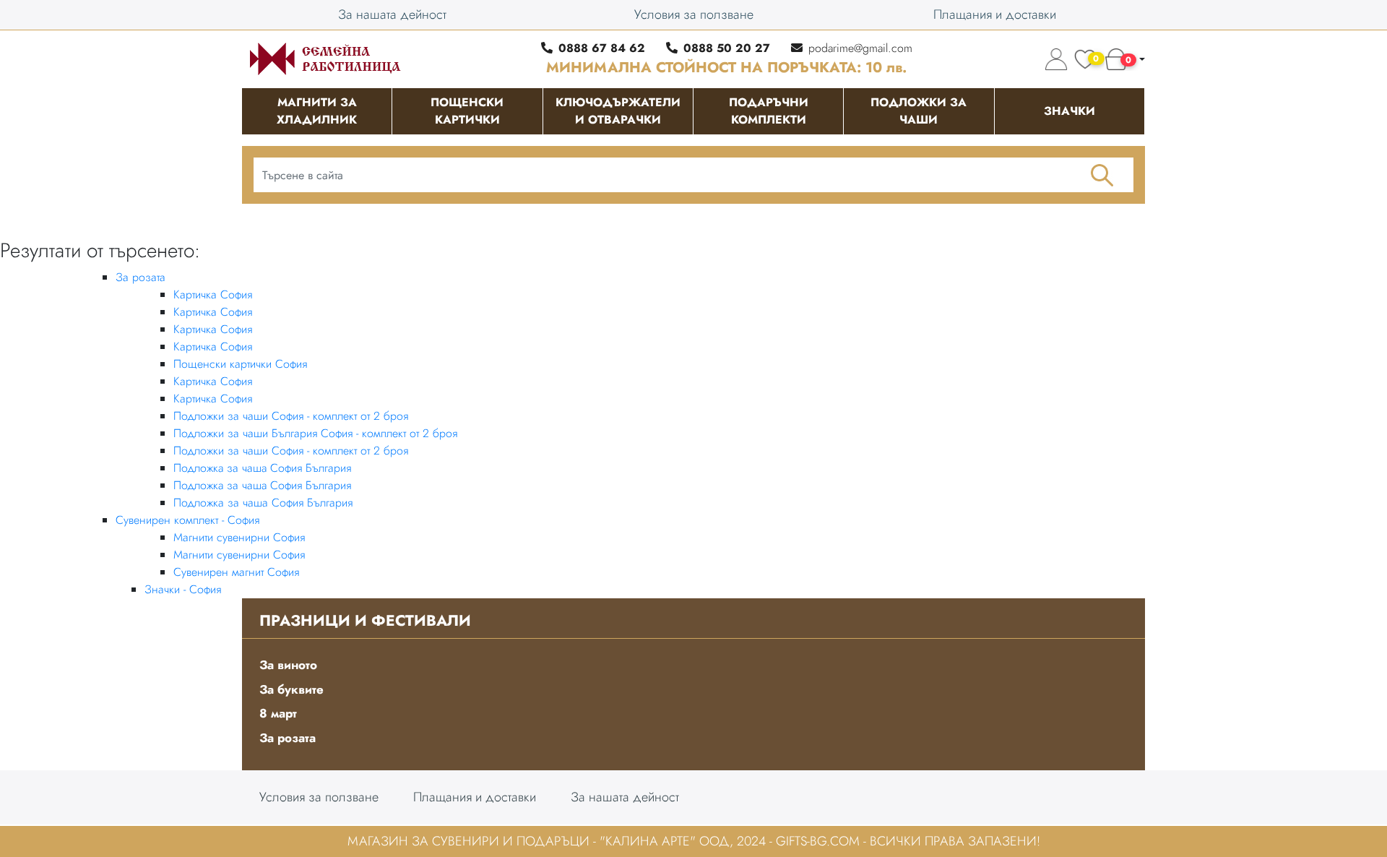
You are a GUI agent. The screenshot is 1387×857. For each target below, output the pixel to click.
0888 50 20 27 (726, 48)
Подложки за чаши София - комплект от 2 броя (290, 416)
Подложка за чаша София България (263, 502)
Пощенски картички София (240, 364)
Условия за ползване (693, 14)
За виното (288, 664)
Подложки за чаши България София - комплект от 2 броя (315, 433)
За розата (140, 277)
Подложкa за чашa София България (262, 468)
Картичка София (212, 294)
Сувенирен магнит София (236, 572)
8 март (278, 713)
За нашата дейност (392, 14)
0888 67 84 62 (601, 48)
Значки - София (182, 589)
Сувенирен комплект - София (187, 520)
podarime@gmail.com (860, 48)
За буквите (291, 689)
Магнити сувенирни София (239, 537)
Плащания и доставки (994, 14)
